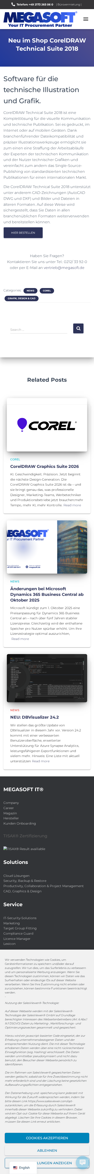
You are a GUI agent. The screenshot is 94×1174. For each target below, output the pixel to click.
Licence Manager (17, 939)
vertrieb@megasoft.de (64, 268)
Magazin (10, 813)
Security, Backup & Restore (24, 881)
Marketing (11, 923)
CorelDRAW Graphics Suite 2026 (44, 466)
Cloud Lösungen (16, 876)
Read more (72, 505)
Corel (47, 290)
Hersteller (11, 818)
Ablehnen (47, 1150)
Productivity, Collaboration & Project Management (43, 886)
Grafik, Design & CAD (21, 298)
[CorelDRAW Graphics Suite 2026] (47, 424)
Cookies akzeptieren (47, 1138)
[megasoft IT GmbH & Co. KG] (42, 19)
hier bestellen (23, 232)
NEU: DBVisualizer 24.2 (34, 717)
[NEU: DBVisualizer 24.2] (47, 678)
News (30, 290)
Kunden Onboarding (19, 823)
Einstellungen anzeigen (47, 1163)
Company (11, 803)
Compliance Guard (18, 933)
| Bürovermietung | (68, 4)
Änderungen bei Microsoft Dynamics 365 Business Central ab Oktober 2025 (47, 594)
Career (8, 808)
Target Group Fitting (20, 928)
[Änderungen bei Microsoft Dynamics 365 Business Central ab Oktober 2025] (47, 547)
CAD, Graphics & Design (22, 891)
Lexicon (9, 944)
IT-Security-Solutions (20, 918)
